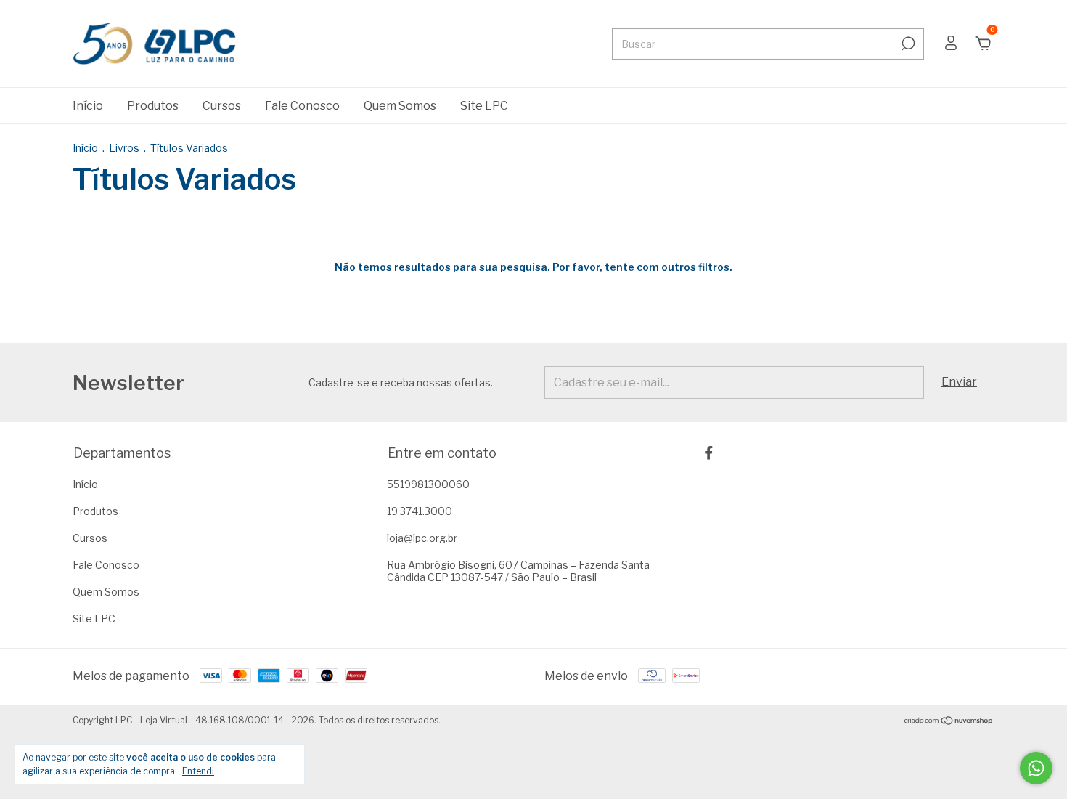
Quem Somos (400, 106)
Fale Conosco (302, 106)
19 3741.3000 (419, 511)
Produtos (153, 106)
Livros (125, 148)
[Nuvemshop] (949, 722)
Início (88, 106)
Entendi (198, 771)
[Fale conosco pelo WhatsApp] (1036, 768)
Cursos (222, 106)
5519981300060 (428, 484)
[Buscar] (907, 43)
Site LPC (484, 106)
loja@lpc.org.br (422, 538)
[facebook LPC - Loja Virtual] (709, 453)
